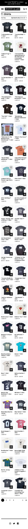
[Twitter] (14, 523)
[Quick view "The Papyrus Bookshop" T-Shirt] (24, 93)
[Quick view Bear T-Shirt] (11, 369)
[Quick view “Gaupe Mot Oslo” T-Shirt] (24, 274)
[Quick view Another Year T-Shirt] (24, 215)
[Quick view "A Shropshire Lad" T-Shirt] (11, 31)
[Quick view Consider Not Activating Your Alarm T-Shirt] (24, 487)
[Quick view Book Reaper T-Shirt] (11, 427)
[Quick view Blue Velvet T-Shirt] (24, 408)
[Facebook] (17, 523)
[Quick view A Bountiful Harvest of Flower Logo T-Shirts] (24, 154)
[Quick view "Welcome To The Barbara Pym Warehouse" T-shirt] (11, 133)
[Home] (12, 9)
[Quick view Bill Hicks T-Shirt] (24, 389)
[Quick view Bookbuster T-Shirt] (11, 447)
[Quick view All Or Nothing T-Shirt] (11, 194)
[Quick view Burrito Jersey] (11, 466)
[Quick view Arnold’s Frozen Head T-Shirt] (24, 234)
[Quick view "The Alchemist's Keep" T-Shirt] (11, 93)
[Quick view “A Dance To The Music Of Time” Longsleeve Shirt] (24, 253)
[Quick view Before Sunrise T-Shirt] (24, 369)
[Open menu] (2, 9)
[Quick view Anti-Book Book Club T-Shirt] (11, 234)
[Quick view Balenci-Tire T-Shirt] (24, 313)
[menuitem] (14, 18)
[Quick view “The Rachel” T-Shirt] (24, 294)
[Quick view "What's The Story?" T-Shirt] (24, 133)
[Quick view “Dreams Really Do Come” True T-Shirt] (11, 274)
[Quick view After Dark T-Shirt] (24, 175)
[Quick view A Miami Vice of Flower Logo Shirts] (11, 175)
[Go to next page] (26, 500)
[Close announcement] (26, 3)
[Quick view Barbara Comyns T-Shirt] (11, 331)
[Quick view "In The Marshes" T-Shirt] (11, 74)
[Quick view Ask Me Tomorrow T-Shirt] (11, 253)
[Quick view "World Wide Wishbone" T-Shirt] (11, 154)
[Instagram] (10, 523)
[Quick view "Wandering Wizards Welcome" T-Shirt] (24, 112)
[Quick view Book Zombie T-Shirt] (24, 427)
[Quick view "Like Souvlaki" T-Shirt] (24, 74)
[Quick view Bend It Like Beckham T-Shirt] (11, 389)
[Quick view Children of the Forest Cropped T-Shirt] (24, 466)
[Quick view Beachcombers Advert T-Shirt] (11, 350)
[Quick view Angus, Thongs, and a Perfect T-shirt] (11, 215)
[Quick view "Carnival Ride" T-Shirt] (24, 31)
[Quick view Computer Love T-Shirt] (11, 487)
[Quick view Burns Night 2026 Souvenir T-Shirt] (24, 447)
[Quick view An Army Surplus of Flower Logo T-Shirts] (24, 194)
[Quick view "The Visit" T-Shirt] (11, 112)
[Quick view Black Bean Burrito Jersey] (11, 408)
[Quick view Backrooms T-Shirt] (11, 313)
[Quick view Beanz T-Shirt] (24, 350)
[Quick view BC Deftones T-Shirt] (24, 331)
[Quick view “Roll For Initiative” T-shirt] (11, 294)
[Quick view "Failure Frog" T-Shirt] (11, 50)
